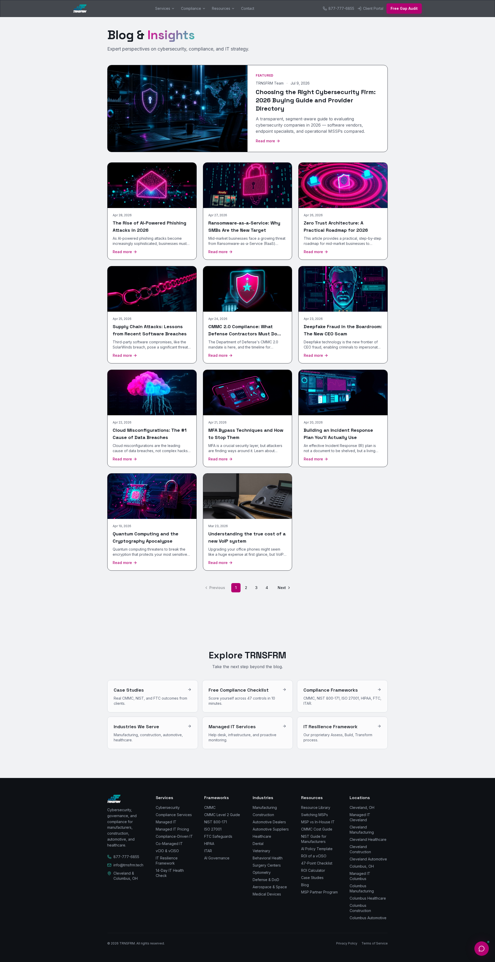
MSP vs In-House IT (318, 822)
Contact (247, 8)
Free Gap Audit (404, 8)
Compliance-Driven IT (174, 836)
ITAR (208, 851)
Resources (221, 8)
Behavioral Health (268, 858)
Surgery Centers (267, 865)
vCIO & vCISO (167, 851)
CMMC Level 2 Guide (222, 814)
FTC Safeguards (218, 836)
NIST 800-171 (215, 822)
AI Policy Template (317, 849)
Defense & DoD (266, 879)
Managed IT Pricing (172, 829)
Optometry (262, 872)
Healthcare (262, 836)
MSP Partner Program (319, 892)
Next (282, 587)
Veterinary (261, 851)
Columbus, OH (362, 866)
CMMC (210, 807)
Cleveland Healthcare (368, 839)
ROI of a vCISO (313, 856)
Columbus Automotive (368, 918)
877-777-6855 (341, 8)
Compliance (191, 8)
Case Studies (312, 877)
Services (162, 8)
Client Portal (373, 8)
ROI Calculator (313, 870)
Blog (305, 885)
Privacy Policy (346, 943)
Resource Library (315, 807)
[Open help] (481, 948)
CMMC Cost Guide (316, 829)
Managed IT (166, 822)
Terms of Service (374, 943)
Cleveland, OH (362, 807)
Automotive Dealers (269, 822)
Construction (263, 814)
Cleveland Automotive (368, 859)
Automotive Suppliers (271, 829)
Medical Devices (267, 894)
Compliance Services (174, 814)
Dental (258, 843)
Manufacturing (265, 807)
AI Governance (216, 858)
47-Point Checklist (316, 863)
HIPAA (209, 843)
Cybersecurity (168, 807)
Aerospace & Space (270, 887)
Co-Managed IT (169, 843)
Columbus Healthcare (368, 898)
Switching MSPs (314, 814)
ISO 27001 (212, 829)
